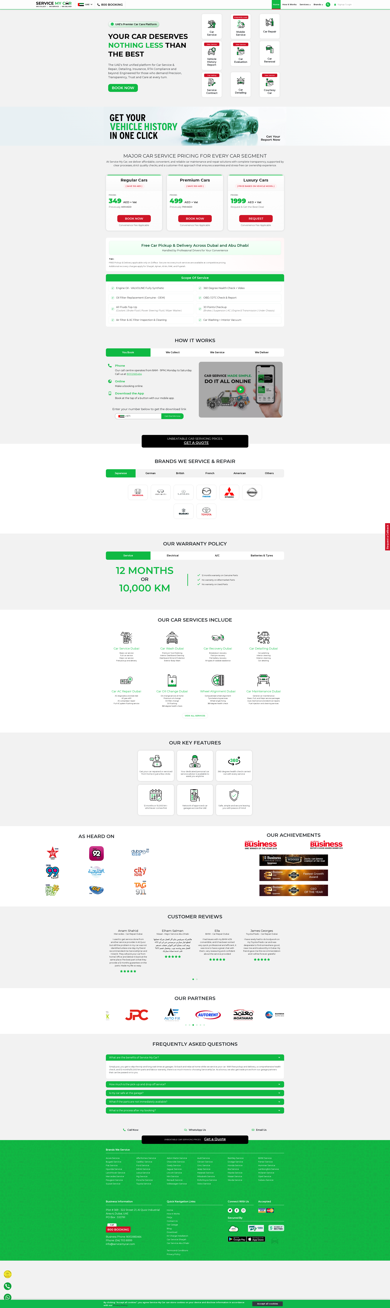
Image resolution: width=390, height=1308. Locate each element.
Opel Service (264, 1176)
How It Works (289, 4)
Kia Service (233, 1169)
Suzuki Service (113, 1184)
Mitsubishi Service (206, 1176)
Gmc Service (203, 1165)
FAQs (169, 1217)
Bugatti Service (113, 1162)
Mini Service (173, 1176)
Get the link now (172, 416)
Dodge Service (235, 1162)
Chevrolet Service (176, 1162)
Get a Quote (215, 1139)
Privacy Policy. (120, 1305)
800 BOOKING (118, 1228)
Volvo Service (204, 1184)
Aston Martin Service (177, 1158)
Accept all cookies (267, 1303)
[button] (193, 979)
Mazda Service (235, 1173)
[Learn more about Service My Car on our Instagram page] (243, 1210)
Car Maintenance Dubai (263, 691)
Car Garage (172, 1225)
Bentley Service (236, 1158)
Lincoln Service (174, 1173)
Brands (318, 4)
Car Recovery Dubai (218, 648)
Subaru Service (265, 1180)
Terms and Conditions (177, 1250)
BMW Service (265, 1158)
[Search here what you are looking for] (328, 4)
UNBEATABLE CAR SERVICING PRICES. (195, 441)
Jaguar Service (174, 1169)
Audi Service (203, 1158)
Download (172, 1232)
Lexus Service (143, 1173)
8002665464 (134, 374)
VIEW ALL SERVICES (195, 716)
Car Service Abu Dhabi (178, 1243)
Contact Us (172, 1221)
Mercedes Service (115, 1176)
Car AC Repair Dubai (126, 691)
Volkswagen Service (177, 1184)
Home (277, 4)
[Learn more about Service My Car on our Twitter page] (230, 1210)
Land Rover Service (115, 1173)
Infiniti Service (143, 1169)
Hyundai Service (114, 1169)
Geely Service (174, 1165)
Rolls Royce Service (207, 1180)
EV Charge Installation (177, 1236)
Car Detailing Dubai (263, 648)
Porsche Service (144, 1180)
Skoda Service (235, 1180)
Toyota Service (143, 1184)
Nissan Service (235, 1176)
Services (304, 4)
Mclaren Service (266, 1173)
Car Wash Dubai (172, 648)
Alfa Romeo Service (146, 1158)
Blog (169, 1228)
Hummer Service (266, 1165)
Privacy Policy (173, 1254)
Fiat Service (112, 1165)
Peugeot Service (114, 1180)
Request (256, 218)
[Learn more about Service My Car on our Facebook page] (236, 1210)
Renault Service (175, 1180)
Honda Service (235, 1165)
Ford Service (142, 1165)
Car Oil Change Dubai (172, 691)
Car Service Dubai (126, 648)
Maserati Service (205, 1173)
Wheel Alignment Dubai (218, 691)
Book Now (134, 218)
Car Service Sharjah (176, 1239)
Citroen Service (205, 1162)
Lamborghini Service (268, 1169)
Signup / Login (344, 4)
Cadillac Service (144, 1162)
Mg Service (141, 1176)
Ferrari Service (265, 1162)
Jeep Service (203, 1169)
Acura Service (113, 1158)
